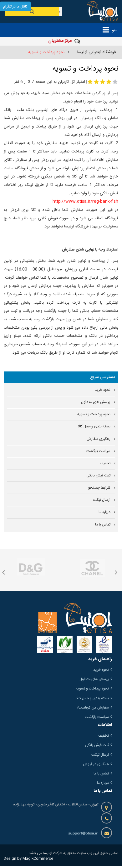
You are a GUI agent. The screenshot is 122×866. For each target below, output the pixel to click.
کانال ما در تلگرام (15, 6)
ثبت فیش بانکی (98, 475)
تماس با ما (102, 524)
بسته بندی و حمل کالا (94, 426)
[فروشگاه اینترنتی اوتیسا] (98, 11)
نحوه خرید (102, 390)
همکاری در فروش (96, 764)
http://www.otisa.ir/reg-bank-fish (85, 201)
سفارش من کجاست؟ (93, 707)
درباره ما (104, 512)
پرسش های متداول (95, 402)
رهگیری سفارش (98, 439)
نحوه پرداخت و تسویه (93, 414)
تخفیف (105, 463)
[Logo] (75, 618)
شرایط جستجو (99, 487)
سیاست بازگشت (98, 451)
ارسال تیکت (101, 500)
